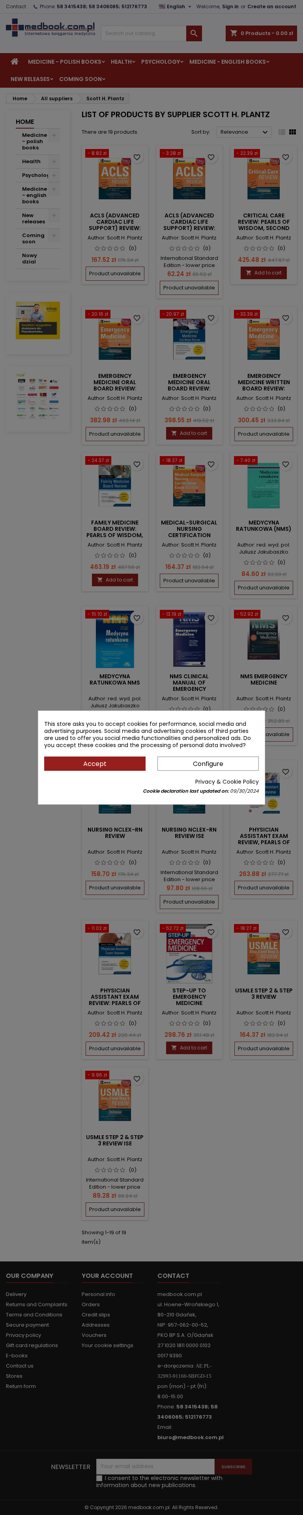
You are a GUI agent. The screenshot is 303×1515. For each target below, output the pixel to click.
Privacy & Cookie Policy (227, 781)
